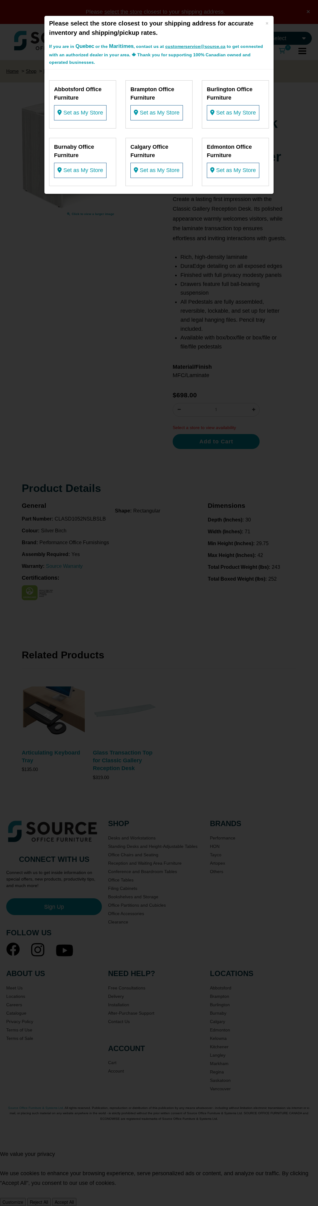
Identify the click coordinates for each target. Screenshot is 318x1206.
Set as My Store (82, 113)
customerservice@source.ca (195, 46)
